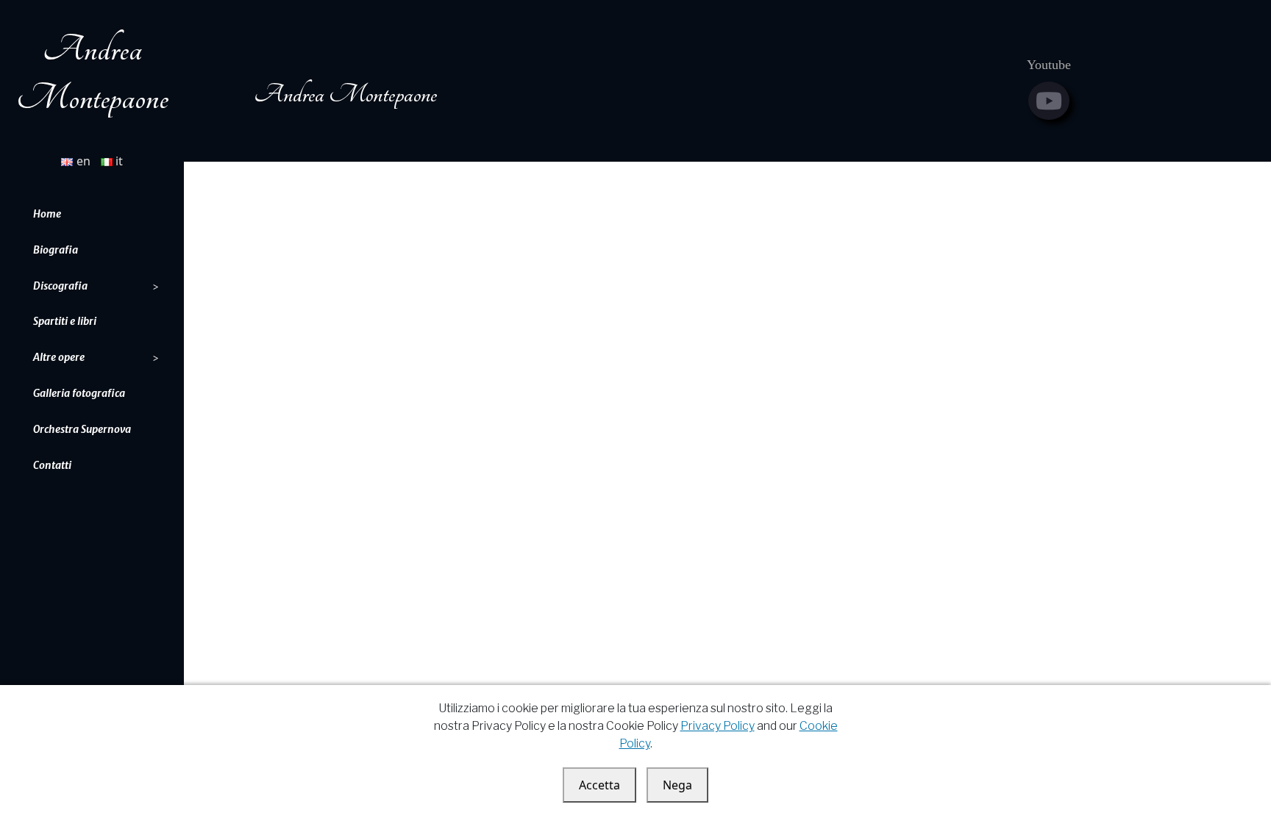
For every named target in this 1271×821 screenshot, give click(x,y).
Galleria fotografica (79, 393)
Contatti (52, 465)
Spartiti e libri (64, 321)
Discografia (60, 286)
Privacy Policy (717, 726)
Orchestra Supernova (82, 429)
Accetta (599, 785)
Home (47, 214)
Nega (677, 785)
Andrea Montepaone (345, 94)
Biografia (55, 250)
